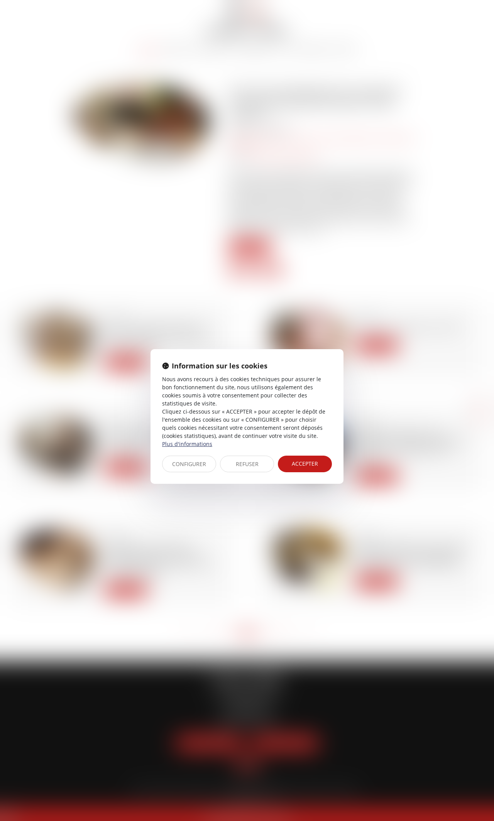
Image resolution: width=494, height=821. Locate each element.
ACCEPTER (305, 463)
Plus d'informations (187, 444)
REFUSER (247, 464)
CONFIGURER (189, 464)
